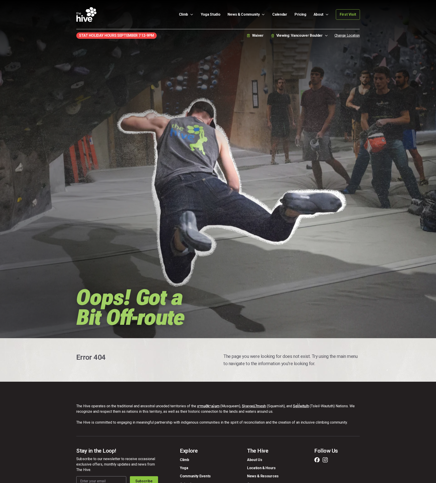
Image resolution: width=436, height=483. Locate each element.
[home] (86, 14)
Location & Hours (261, 468)
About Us (254, 460)
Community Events (195, 476)
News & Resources (263, 476)
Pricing (300, 14)
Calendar (279, 14)
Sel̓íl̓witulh (301, 406)
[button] (186, 14)
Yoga (184, 468)
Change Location (347, 35)
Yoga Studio (210, 14)
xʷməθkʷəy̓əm (208, 406)
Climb (184, 460)
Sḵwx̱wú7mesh (254, 406)
